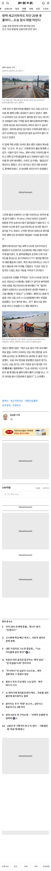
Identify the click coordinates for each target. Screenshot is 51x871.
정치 (15, 866)
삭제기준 (45, 488)
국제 (25, 866)
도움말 (37, 488)
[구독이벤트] (25, 432)
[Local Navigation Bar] (2, 3)
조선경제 (46, 866)
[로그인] (48, 3)
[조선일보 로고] (25, 3)
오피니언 (5, 866)
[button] (2, 3)
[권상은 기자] (5, 417)
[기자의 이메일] (11, 420)
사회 (35, 866)
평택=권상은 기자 (8, 67)
